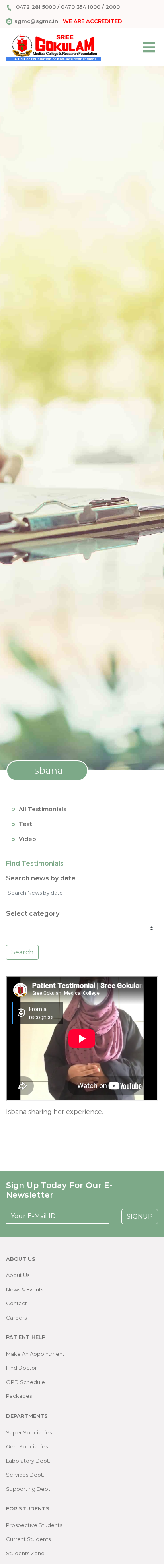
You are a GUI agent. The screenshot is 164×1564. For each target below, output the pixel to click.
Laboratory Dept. (28, 1460)
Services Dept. (25, 1474)
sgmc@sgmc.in (36, 21)
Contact (16, 1303)
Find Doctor (21, 1367)
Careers (16, 1317)
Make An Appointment (35, 1354)
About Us (17, 1275)
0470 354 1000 (80, 7)
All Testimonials (42, 809)
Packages (19, 1396)
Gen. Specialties (27, 1446)
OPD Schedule (25, 1382)
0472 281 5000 (36, 7)
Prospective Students (34, 1525)
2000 (112, 7)
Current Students (28, 1539)
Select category (32, 913)
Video (27, 839)
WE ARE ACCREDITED (92, 21)
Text (25, 824)
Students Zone (25, 1553)
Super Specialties (29, 1432)
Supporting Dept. (28, 1489)
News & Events (24, 1289)
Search (22, 952)
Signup (140, 1216)
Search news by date (41, 878)
